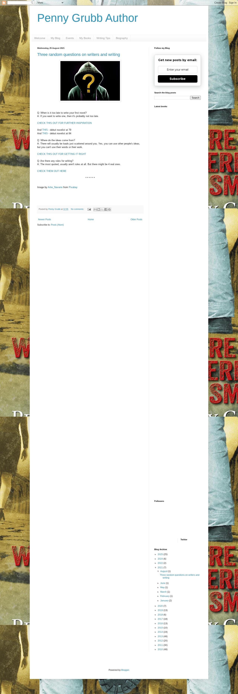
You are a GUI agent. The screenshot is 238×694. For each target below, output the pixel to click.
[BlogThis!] (99, 209)
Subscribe (178, 79)
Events (70, 38)
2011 (160, 645)
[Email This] (95, 209)
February (165, 596)
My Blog (55, 38)
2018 (160, 614)
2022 (160, 563)
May (162, 587)
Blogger (125, 670)
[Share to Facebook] (106, 209)
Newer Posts (44, 219)
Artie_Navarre (55, 187)
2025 (160, 554)
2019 (160, 610)
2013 (160, 636)
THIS (45, 129)
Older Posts (136, 219)
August (164, 571)
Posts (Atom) (57, 225)
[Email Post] (89, 209)
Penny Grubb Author (87, 18)
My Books (85, 38)
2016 (160, 623)
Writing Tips (103, 38)
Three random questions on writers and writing (78, 54)
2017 (160, 619)
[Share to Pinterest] (109, 209)
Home (91, 219)
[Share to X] (102, 209)
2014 (160, 632)
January (164, 600)
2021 (160, 567)
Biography (122, 38)
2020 (160, 606)
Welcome (39, 38)
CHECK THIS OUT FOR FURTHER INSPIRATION (64, 123)
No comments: (78, 209)
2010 (160, 649)
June (163, 583)
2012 (160, 640)
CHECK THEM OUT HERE (51, 171)
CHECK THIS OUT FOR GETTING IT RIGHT (61, 154)
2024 (160, 559)
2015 (160, 627)
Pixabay (73, 187)
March (163, 592)
